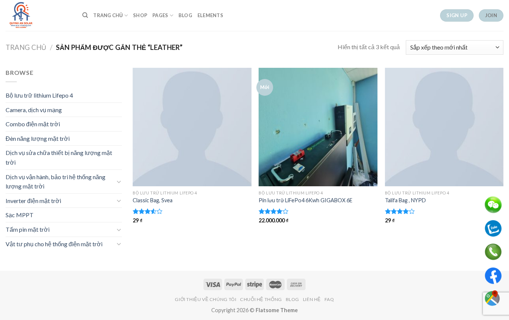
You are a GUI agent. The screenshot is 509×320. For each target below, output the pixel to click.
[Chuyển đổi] (119, 181)
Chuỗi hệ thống (261, 299)
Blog (185, 15)
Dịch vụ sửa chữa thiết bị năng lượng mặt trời (59, 157)
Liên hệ (312, 299)
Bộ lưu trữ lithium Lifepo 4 (39, 95)
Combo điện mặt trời (33, 123)
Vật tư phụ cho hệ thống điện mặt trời (54, 243)
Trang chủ (108, 15)
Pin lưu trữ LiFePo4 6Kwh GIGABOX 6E (305, 200)
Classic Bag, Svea (153, 200)
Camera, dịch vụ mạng (34, 109)
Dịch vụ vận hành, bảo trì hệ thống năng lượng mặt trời (55, 181)
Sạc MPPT (20, 214)
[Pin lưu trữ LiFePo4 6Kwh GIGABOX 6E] (318, 127)
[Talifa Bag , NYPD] (444, 127)
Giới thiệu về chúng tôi (205, 299)
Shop (140, 15)
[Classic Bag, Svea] (192, 127)
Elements (210, 15)
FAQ (329, 299)
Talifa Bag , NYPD (405, 200)
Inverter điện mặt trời (33, 200)
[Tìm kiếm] (85, 15)
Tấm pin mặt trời (28, 229)
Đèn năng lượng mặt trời (38, 138)
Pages (160, 15)
